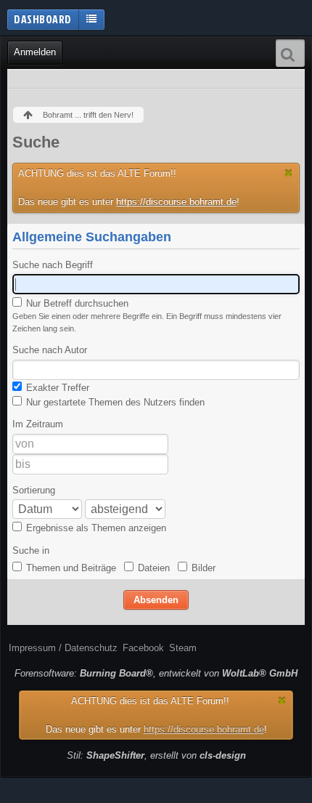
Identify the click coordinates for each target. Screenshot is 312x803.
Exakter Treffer (56, 387)
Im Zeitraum (37, 424)
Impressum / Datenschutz (63, 647)
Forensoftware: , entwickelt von (156, 673)
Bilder (202, 567)
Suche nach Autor (49, 349)
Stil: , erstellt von (156, 755)
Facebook (143, 647)
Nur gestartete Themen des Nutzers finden (114, 402)
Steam (183, 647)
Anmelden (35, 52)
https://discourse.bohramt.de (176, 201)
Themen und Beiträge (69, 567)
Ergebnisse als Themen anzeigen (94, 527)
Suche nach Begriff (52, 264)
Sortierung (33, 490)
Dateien (152, 567)
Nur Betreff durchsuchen (75, 303)
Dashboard (43, 19)
